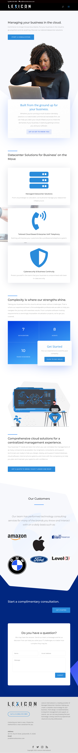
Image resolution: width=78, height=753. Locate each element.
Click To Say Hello (55, 359)
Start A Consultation (21, 37)
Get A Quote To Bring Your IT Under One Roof (31, 469)
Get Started (61, 610)
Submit (60, 675)
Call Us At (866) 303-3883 (18, 714)
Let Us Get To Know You (39, 132)
